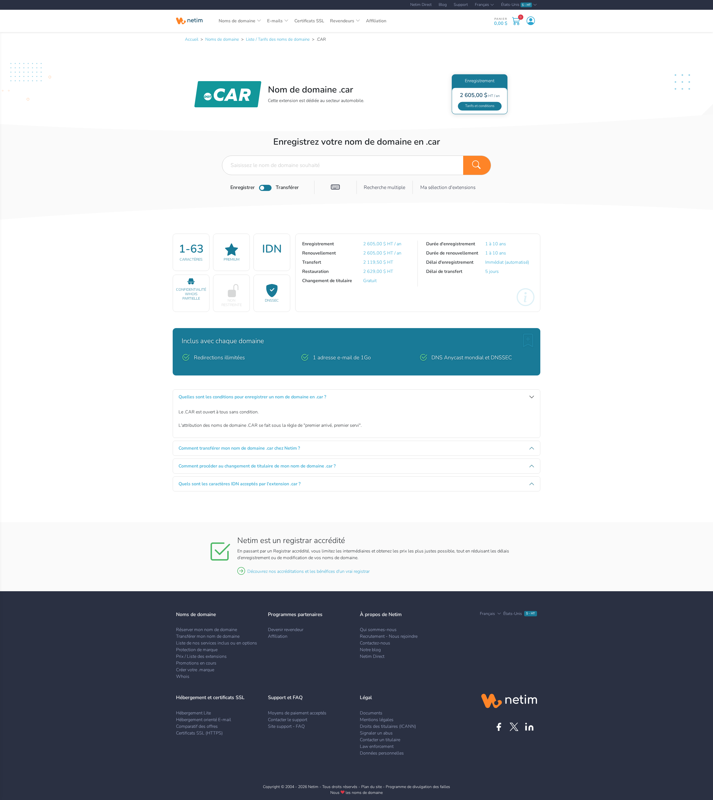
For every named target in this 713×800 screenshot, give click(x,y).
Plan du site (371, 786)
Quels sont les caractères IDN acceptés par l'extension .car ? (240, 484)
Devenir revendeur (285, 630)
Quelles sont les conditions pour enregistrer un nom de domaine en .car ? (252, 397)
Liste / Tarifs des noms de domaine (278, 39)
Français (482, 5)
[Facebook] (498, 727)
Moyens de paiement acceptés (297, 713)
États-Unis (516, 5)
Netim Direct (421, 5)
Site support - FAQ (286, 726)
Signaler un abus (376, 733)
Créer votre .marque (195, 670)
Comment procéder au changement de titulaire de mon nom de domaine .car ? (257, 466)
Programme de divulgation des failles (418, 786)
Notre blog (370, 650)
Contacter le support (287, 720)
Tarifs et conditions (479, 105)
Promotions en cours (196, 663)
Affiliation (376, 21)
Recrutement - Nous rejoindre (388, 636)
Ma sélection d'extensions (447, 187)
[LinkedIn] (529, 727)
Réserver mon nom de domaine (206, 630)
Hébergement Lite (193, 713)
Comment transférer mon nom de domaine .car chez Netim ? (239, 448)
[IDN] (335, 187)
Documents (371, 713)
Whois (182, 676)
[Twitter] (514, 727)
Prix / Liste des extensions (201, 656)
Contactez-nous (375, 643)
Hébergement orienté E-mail (203, 720)
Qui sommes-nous (378, 630)
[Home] (189, 21)
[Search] (477, 165)
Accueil (191, 39)
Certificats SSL (309, 21)
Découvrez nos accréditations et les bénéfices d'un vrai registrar (308, 571)
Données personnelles (382, 753)
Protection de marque (197, 650)
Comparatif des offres (197, 726)
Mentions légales (377, 720)
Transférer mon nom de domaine (208, 636)
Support (461, 5)
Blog (443, 5)
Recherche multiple (384, 187)
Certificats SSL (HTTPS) (199, 733)
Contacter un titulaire (380, 740)
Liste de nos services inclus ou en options (216, 643)
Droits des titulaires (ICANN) (388, 726)
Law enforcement (377, 746)
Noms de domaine (222, 39)
